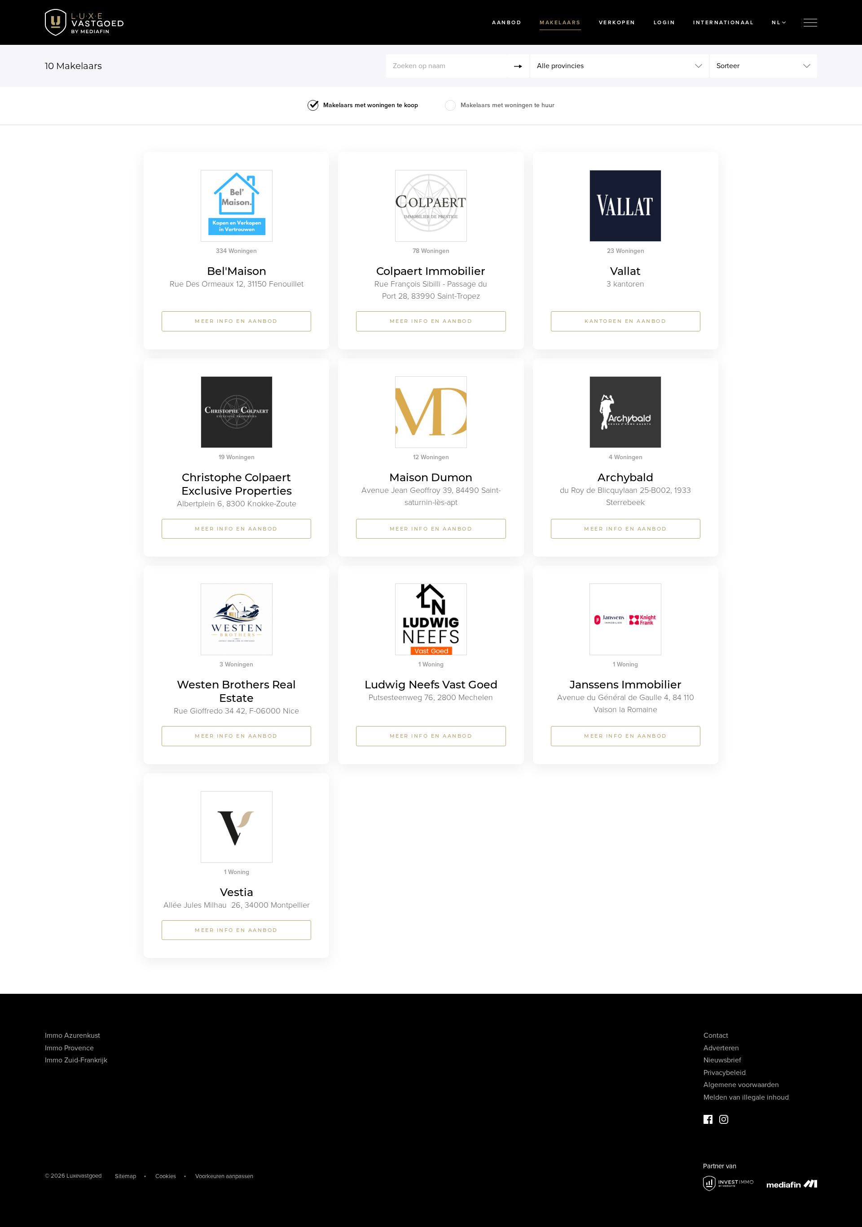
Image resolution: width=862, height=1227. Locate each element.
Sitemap (125, 1176)
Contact (716, 1035)
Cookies (165, 1176)
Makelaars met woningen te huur (507, 105)
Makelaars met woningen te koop (370, 105)
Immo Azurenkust (72, 1035)
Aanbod (507, 22)
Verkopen (617, 22)
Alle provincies (560, 65)
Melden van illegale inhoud (746, 1097)
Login (665, 22)
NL (776, 22)
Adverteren (721, 1048)
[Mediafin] (792, 1183)
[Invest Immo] (728, 1184)
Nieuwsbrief (722, 1060)
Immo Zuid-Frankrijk (76, 1060)
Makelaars (560, 22)
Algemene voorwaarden (741, 1084)
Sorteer (728, 65)
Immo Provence (69, 1048)
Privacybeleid (725, 1072)
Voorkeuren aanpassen (224, 1176)
